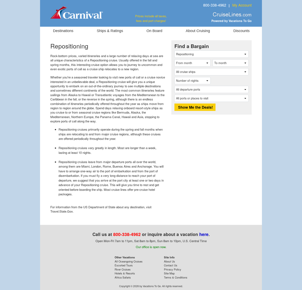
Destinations (63, 31)
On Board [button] (154, 31)
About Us (169, 261)
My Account (242, 5)
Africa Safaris (123, 277)
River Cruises (123, 269)
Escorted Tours (124, 265)
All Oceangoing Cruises (129, 261)
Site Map (169, 273)
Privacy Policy (172, 269)
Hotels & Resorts (125, 273)
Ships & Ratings (110, 31)
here (204, 234)
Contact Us (170, 265)
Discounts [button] (241, 31)
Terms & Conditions (175, 277)
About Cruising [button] (198, 31)
